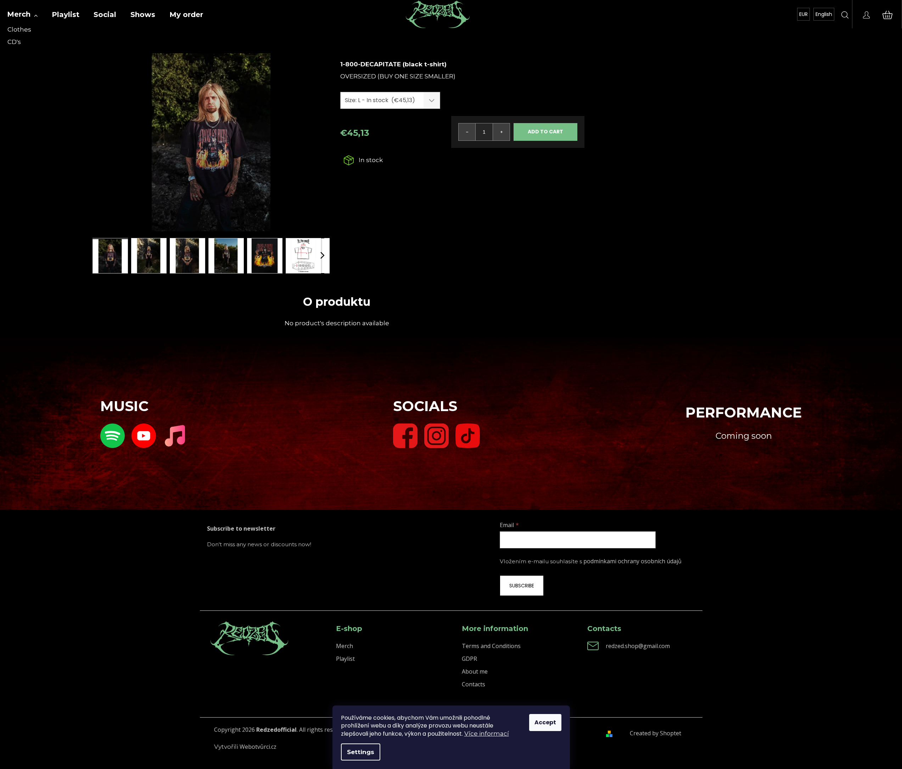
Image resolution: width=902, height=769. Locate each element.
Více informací (486, 733)
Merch (344, 646)
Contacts (473, 684)
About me (475, 671)
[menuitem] (22, 14)
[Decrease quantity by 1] (467, 131)
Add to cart (545, 131)
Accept (545, 722)
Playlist (345, 659)
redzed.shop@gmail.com (638, 646)
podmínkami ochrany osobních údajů (632, 561)
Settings (360, 752)
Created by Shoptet (655, 733)
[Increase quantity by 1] (501, 131)
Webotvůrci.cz (258, 747)
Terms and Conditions (491, 646)
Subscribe (521, 585)
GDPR (469, 659)
